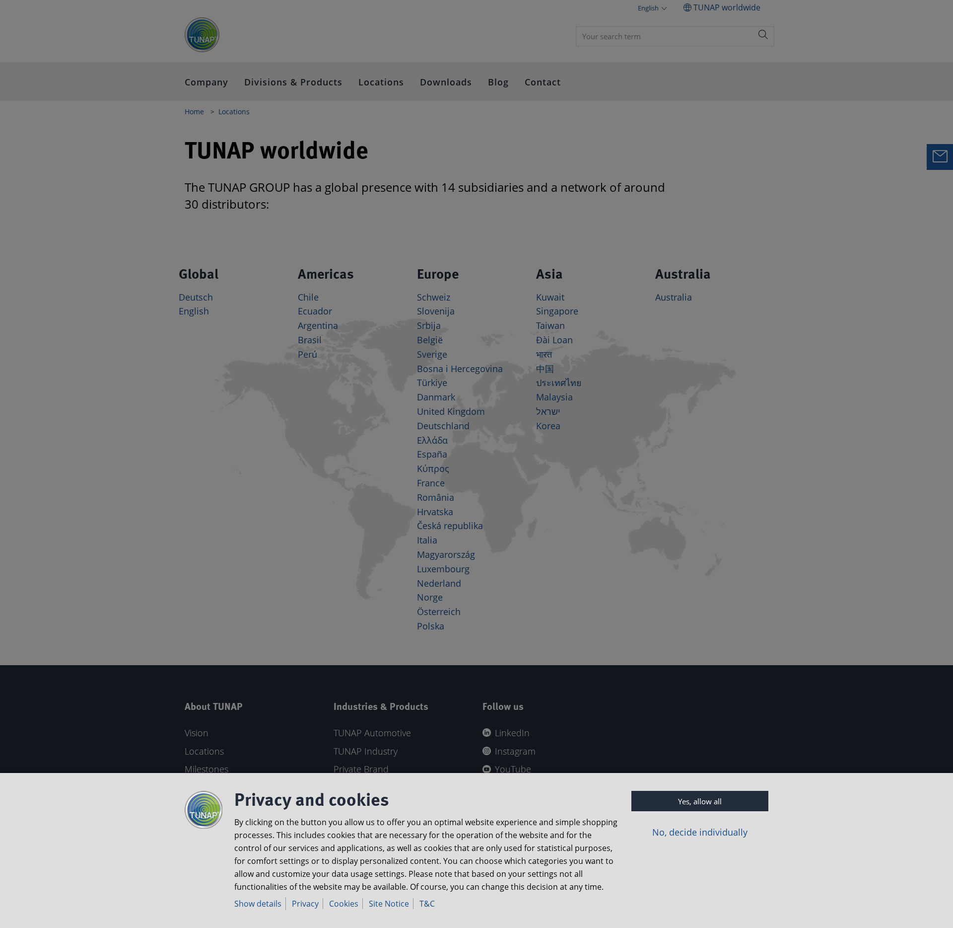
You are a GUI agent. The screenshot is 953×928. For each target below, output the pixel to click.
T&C (427, 903)
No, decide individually (700, 832)
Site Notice (389, 903)
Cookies (343, 903)
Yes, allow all (700, 801)
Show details (257, 903)
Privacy (305, 903)
